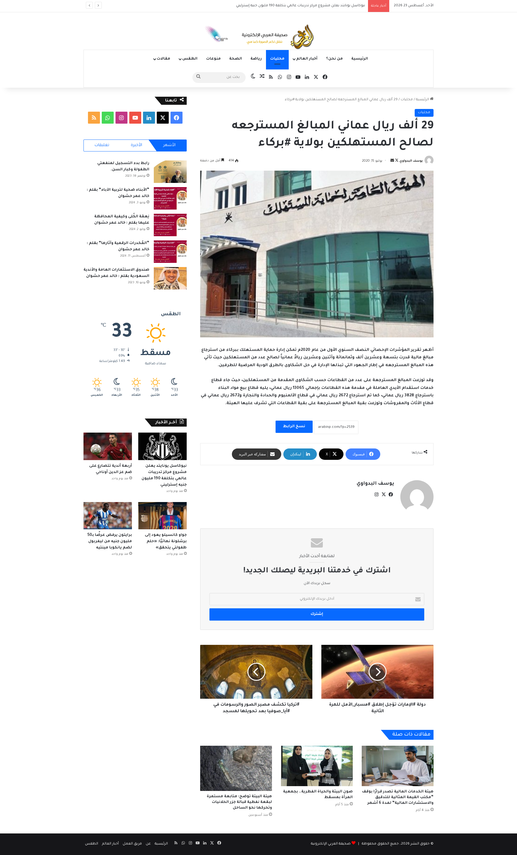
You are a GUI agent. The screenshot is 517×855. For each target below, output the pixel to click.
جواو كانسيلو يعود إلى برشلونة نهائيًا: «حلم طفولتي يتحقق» (166, 541)
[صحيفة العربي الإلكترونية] (258, 37)
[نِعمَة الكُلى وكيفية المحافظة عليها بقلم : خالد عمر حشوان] (170, 225)
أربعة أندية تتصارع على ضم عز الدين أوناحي (331, 6)
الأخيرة (136, 145)
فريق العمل (132, 844)
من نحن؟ (334, 59)
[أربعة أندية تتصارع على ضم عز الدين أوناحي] (107, 446)
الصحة (235, 59)
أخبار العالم (306, 59)
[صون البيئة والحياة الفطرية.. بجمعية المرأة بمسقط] (317, 766)
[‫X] (383, 494)
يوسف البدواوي (411, 161)
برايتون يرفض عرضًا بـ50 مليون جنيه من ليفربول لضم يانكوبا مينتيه (109, 541)
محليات (277, 59)
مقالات (163, 59)
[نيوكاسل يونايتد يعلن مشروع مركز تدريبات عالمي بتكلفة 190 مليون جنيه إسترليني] (162, 446)
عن (148, 844)
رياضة (256, 59)
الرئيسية (359, 59)
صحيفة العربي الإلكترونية (331, 844)
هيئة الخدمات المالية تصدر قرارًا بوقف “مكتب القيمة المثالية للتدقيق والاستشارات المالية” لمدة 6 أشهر (398, 797)
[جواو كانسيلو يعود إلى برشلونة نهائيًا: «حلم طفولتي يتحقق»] (162, 515)
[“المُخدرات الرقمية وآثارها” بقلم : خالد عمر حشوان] (170, 251)
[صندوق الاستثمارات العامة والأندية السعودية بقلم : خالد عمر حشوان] (170, 278)
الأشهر (169, 145)
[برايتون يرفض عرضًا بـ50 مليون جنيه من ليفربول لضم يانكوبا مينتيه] (107, 515)
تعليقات (102, 145)
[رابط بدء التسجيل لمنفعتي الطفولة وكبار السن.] (170, 171)
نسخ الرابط (294, 427)
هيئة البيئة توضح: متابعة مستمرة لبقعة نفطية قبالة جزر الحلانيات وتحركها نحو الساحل (239, 802)
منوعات (213, 59)
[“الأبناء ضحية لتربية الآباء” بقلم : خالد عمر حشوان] (170, 198)
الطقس (189, 59)
